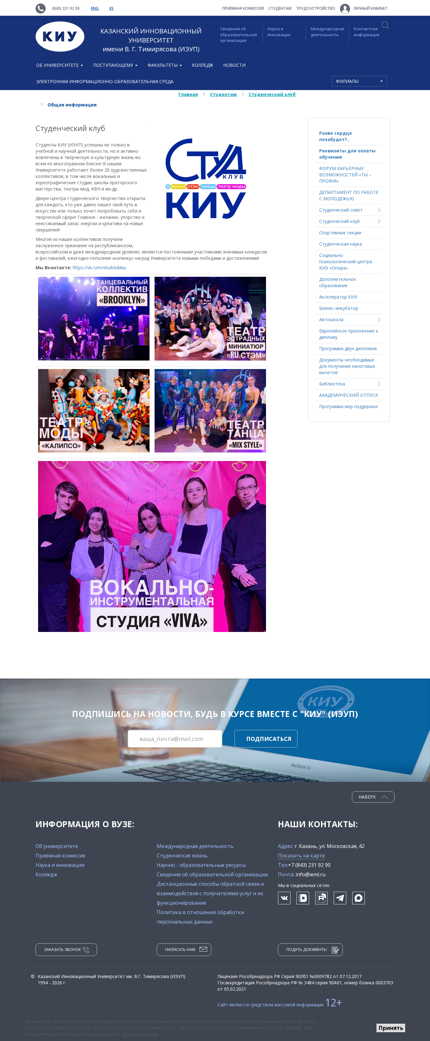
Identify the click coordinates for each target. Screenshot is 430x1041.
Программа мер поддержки (348, 406)
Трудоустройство (315, 8)
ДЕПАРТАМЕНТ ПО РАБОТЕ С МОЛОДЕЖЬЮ (348, 195)
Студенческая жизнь (182, 855)
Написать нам (180, 949)
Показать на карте (301, 855)
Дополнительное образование (337, 282)
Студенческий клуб (272, 94)
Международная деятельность (327, 31)
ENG (95, 8)
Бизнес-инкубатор (338, 308)
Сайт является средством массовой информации (280, 1005)
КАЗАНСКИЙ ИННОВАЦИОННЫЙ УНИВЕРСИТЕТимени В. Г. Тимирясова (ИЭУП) (151, 40)
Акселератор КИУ (338, 297)
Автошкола (331, 319)
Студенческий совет (341, 210)
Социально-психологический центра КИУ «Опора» (345, 261)
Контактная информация (366, 31)
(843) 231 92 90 (66, 8)
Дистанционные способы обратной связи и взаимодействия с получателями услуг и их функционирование (210, 893)
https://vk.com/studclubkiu (99, 267)
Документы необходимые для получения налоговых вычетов (347, 366)
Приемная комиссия (60, 855)
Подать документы (306, 949)
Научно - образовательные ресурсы (201, 865)
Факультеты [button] (163, 65)
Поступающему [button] (113, 65)
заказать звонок (62, 949)
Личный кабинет (370, 8)
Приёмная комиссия (243, 8)
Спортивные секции (340, 233)
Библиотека (332, 384)
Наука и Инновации (279, 31)
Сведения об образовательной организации (238, 34)
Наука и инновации (60, 865)
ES (112, 8)
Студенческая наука (340, 244)
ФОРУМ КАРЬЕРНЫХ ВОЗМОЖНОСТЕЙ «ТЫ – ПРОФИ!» (345, 174)
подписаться (268, 738)
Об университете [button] (58, 65)
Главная (188, 94)
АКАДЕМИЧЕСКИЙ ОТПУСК (348, 395)
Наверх (368, 797)
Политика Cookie (140, 1034)
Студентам (280, 8)
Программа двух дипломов (348, 348)
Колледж (202, 65)
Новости (234, 65)
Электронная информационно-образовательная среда (104, 81)
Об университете (57, 846)
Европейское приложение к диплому (348, 334)
